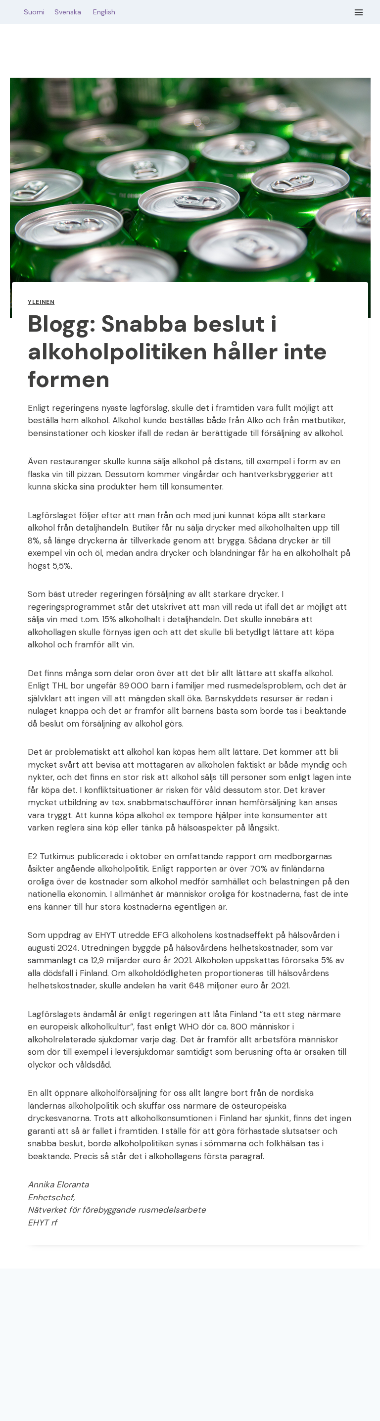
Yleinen (41, 302)
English (104, 11)
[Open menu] (359, 12)
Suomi (32, 11)
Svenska (72, 11)
